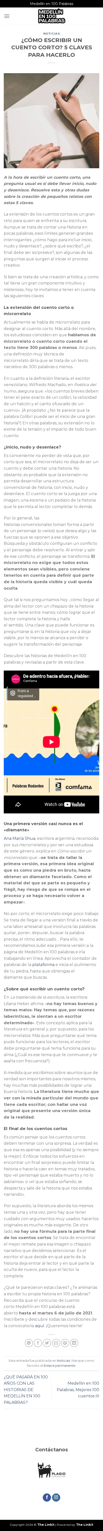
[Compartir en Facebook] (38, 1343)
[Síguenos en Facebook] (47, 1497)
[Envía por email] (56, 1343)
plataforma (43, 964)
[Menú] (7, 16)
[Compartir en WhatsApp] (29, 1343)
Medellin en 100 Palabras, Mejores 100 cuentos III (78, 1389)
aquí (39, 1325)
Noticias (51, 33)
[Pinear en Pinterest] (65, 1343)
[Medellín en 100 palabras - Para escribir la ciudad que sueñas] (51, 16)
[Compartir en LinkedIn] (74, 1343)
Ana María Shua (19, 838)
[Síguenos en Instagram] (56, 1497)
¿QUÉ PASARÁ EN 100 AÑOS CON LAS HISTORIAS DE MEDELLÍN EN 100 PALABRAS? (26, 1390)
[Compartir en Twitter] (47, 1343)
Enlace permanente (59, 1365)
